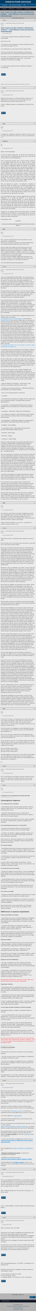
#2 (34, 87)
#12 (34, 1080)
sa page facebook (17, 1115)
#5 (34, 229)
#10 (34, 766)
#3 (34, 123)
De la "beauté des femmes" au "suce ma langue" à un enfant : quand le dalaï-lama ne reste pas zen (17, 345)
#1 (34, 20)
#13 (34, 1169)
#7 (34, 502)
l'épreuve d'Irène (5, 320)
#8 (34, 527)
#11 (34, 785)
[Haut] (35, 85)
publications (27, 1134)
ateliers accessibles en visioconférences (23, 1148)
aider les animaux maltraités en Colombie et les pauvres (14, 1126)
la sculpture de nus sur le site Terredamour (11, 318)
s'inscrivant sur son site (16, 1111)
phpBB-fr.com (20, 1307)
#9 (34, 708)
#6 (34, 266)
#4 (34, 141)
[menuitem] (4, 5)
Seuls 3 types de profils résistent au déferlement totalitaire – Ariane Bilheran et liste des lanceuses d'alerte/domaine (17, 14)
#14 (34, 1217)
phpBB (14, 1306)
